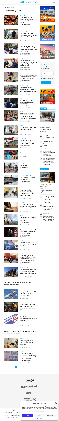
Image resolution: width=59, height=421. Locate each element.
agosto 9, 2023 (24, 298)
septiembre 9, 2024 (25, 147)
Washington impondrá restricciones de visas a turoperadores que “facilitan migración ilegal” (28, 115)
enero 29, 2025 (24, 82)
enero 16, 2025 (24, 121)
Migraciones (23, 302)
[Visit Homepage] (28, 2)
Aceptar (27, 415)
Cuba (21, 240)
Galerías (22, 163)
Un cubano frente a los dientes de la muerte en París (48, 147)
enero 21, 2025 (24, 107)
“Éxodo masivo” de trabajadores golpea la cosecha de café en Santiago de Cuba (28, 20)
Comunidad (24, 153)
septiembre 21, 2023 (25, 276)
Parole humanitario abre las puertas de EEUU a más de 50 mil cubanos (28, 244)
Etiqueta (8, 7)
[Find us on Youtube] (8, 418)
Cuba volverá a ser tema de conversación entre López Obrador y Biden (28, 231)
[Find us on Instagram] (11, 418)
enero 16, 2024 (24, 224)
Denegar (39, 415)
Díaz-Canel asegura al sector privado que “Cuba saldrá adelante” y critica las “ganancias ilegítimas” (46, 188)
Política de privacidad (38, 418)
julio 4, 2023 (23, 325)
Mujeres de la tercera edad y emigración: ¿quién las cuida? (28, 129)
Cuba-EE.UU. (23, 58)
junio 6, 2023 (18, 335)
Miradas (22, 215)
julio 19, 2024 (24, 183)
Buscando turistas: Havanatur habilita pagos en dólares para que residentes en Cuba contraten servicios (49, 208)
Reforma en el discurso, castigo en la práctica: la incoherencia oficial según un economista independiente (49, 161)
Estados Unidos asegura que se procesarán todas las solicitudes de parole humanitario (28, 319)
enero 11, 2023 (24, 362)
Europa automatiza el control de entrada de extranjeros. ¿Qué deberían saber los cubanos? (28, 34)
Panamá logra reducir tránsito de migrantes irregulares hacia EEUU (27, 141)
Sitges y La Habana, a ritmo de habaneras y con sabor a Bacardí (28, 218)
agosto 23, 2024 (24, 169)
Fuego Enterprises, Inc (16, 415)
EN (54, 2)
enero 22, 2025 (24, 94)
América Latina (24, 85)
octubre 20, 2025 (25, 26)
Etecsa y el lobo (46, 213)
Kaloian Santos (25, 154)
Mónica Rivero (25, 308)
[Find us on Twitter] (6, 418)
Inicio (5, 7)
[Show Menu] (4, 2)
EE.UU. (21, 98)
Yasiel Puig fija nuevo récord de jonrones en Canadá (48, 137)
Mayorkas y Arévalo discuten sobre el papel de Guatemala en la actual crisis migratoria (28, 192)
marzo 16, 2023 (24, 347)
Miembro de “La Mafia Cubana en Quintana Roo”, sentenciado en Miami (28, 206)
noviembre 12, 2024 (25, 134)
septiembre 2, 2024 (25, 156)
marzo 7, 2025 (24, 69)
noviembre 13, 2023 (25, 236)
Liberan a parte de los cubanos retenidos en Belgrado (27, 342)
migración (13, 7)
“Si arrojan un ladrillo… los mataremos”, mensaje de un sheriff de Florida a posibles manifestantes (28, 48)
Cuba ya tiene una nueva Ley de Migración (27, 178)
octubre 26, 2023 (25, 249)
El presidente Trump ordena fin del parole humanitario (26, 102)
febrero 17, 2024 (24, 198)
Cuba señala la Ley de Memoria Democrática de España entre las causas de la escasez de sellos (28, 356)
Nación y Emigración (25, 175)
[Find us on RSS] (16, 418)
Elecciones (23, 165)
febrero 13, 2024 (24, 211)
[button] (56, 403)
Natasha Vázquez (25, 346)
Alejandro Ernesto (25, 222)
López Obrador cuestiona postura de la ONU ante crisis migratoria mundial (28, 271)
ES (52, 2)
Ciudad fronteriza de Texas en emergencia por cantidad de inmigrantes (18, 283)
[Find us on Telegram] (13, 418)
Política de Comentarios (9, 412)
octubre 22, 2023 (25, 264)
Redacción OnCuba (26, 24)
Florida (22, 44)
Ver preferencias (51, 415)
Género (22, 125)
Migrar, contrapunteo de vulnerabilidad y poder (27, 305)
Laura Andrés (24, 132)
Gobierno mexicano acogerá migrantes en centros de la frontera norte (28, 89)
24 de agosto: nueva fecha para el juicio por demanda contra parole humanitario (20, 332)
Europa (22, 338)
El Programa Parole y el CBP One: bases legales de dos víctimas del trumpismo (28, 76)
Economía (22, 15)
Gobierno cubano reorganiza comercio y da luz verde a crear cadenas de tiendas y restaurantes (45, 127)
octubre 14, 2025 (25, 40)
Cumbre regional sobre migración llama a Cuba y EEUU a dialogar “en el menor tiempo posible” (28, 257)
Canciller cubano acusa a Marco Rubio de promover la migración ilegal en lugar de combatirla (28, 63)
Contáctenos (19, 412)
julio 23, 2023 (32, 308)
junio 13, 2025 (24, 54)
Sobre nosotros (7, 410)
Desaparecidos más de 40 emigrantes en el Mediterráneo (28, 293)
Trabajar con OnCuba (17, 410)
